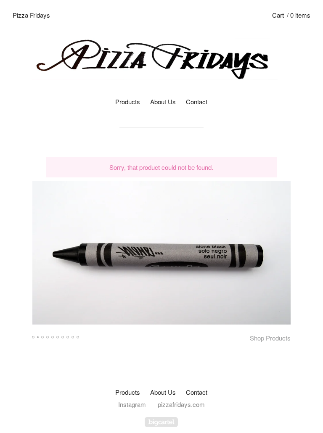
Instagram (132, 404)
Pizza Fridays (31, 15)
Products (127, 101)
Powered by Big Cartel (161, 422)
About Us (163, 101)
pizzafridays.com (181, 404)
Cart (291, 15)
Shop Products (270, 338)
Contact (196, 101)
